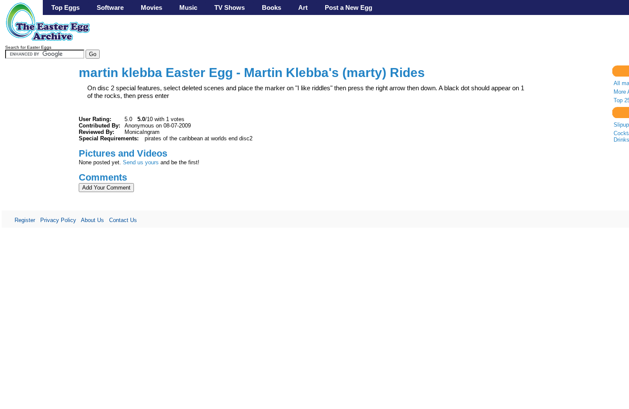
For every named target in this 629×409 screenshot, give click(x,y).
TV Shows (229, 7)
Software (110, 7)
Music (188, 7)
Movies (151, 7)
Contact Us (123, 220)
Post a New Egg (348, 7)
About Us (92, 220)
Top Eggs (65, 7)
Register (25, 220)
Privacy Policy (58, 220)
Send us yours (141, 162)
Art (303, 7)
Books (271, 7)
